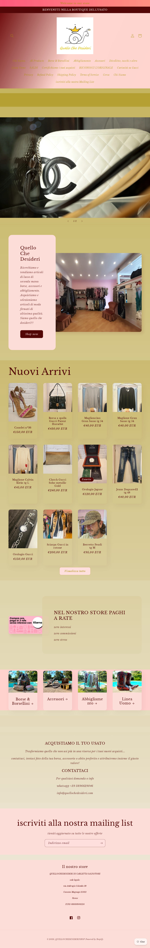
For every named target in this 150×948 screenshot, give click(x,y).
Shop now (31, 334)
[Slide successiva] (82, 221)
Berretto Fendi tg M (92, 546)
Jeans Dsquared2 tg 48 (127, 491)
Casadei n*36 (22, 427)
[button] (12, 36)
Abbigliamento (92, 701)
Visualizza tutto (74, 571)
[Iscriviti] (101, 843)
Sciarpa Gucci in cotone (57, 546)
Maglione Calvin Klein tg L (23, 481)
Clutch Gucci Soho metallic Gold (58, 482)
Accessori (55, 699)
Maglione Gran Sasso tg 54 (127, 420)
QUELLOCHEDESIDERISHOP (70, 939)
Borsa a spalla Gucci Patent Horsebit (58, 421)
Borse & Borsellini (21, 701)
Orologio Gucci (23, 554)
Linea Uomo (125, 701)
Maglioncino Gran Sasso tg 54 (92, 420)
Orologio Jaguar (92, 489)
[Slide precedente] (68, 221)
